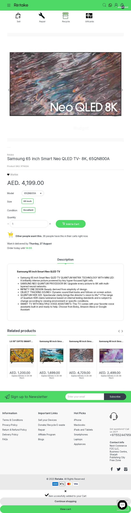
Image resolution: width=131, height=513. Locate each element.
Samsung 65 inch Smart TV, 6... (51, 341)
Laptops (78, 439)
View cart (65, 509)
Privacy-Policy (9, 425)
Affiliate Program (46, 434)
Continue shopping (65, 501)
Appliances (80, 444)
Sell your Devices (47, 420)
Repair (41, 429)
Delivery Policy (10, 434)
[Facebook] (112, 469)
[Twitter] (119, 469)
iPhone (77, 420)
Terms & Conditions (12, 420)
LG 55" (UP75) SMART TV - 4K (20, 341)
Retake (10, 155)
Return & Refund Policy (14, 429)
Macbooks (79, 425)
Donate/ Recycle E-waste (51, 425)
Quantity (11, 217)
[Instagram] (126, 469)
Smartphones (81, 434)
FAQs (5, 439)
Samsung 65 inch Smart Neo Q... (81, 341)
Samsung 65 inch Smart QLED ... (111, 341)
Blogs (41, 439)
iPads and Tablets (83, 429)
